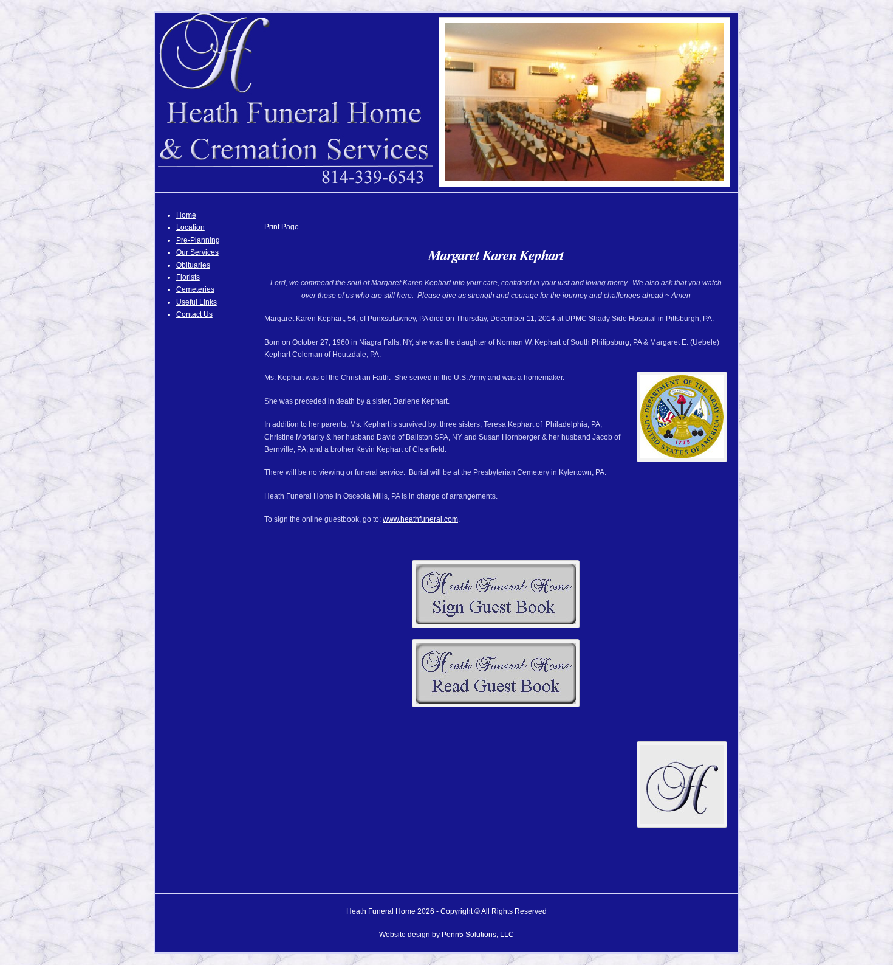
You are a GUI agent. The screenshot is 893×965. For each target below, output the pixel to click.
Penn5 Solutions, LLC (478, 934)
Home (186, 215)
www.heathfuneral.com (420, 519)
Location (190, 227)
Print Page (281, 227)
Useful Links (196, 302)
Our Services (197, 252)
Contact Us (194, 314)
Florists (188, 277)
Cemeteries (195, 289)
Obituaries (193, 265)
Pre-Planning (198, 240)
